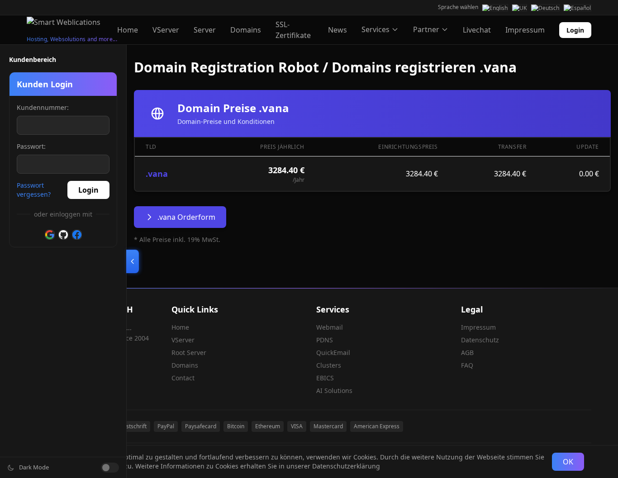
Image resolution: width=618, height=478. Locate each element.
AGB (467, 352)
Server (205, 30)
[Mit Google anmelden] (50, 235)
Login (575, 30)
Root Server (188, 352)
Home (127, 30)
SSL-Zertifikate (293, 29)
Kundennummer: (43, 107)
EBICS (325, 378)
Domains (245, 30)
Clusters (328, 365)
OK (568, 462)
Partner (426, 29)
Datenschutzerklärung (346, 466)
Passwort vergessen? (34, 190)
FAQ (467, 365)
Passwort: (31, 146)
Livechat (477, 30)
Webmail (329, 327)
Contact (183, 378)
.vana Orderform (186, 217)
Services (375, 29)
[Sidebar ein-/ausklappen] (132, 261)
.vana (157, 173)
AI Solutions (334, 390)
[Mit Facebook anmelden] (77, 235)
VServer (165, 30)
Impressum (525, 30)
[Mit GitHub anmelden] (63, 235)
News (337, 30)
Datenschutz (480, 340)
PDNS (324, 340)
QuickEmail (333, 352)
